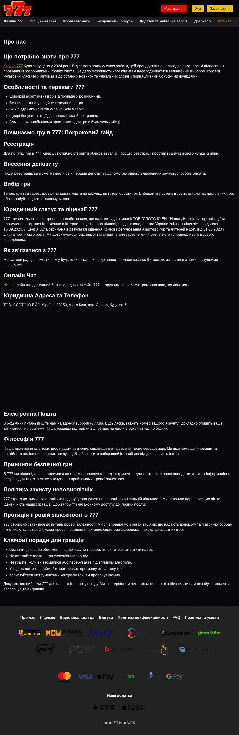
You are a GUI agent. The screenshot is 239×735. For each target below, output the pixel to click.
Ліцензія (47, 617)
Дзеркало (202, 21)
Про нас (224, 21)
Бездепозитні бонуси (115, 21)
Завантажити (220, 8)
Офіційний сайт (43, 21)
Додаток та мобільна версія (163, 21)
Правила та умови (202, 617)
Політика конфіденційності (143, 617)
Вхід (198, 8)
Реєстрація (173, 8)
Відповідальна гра (77, 617)
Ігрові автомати (76, 21)
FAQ (176, 617)
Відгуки (106, 617)
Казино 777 (13, 21)
